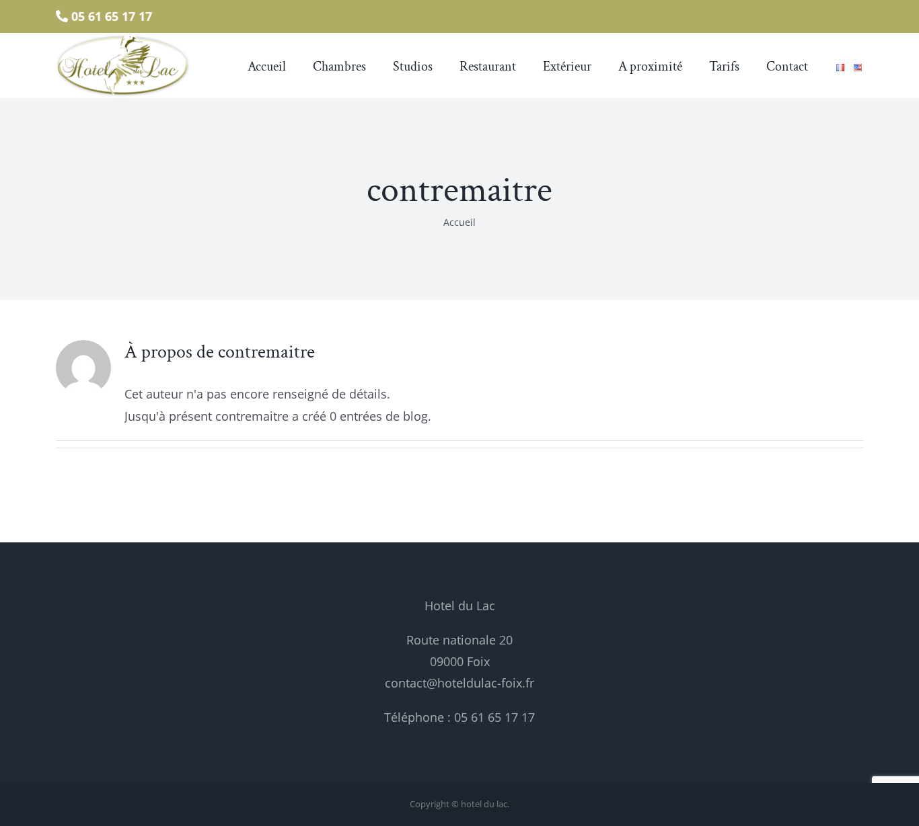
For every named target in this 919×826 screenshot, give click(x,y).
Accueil (459, 222)
